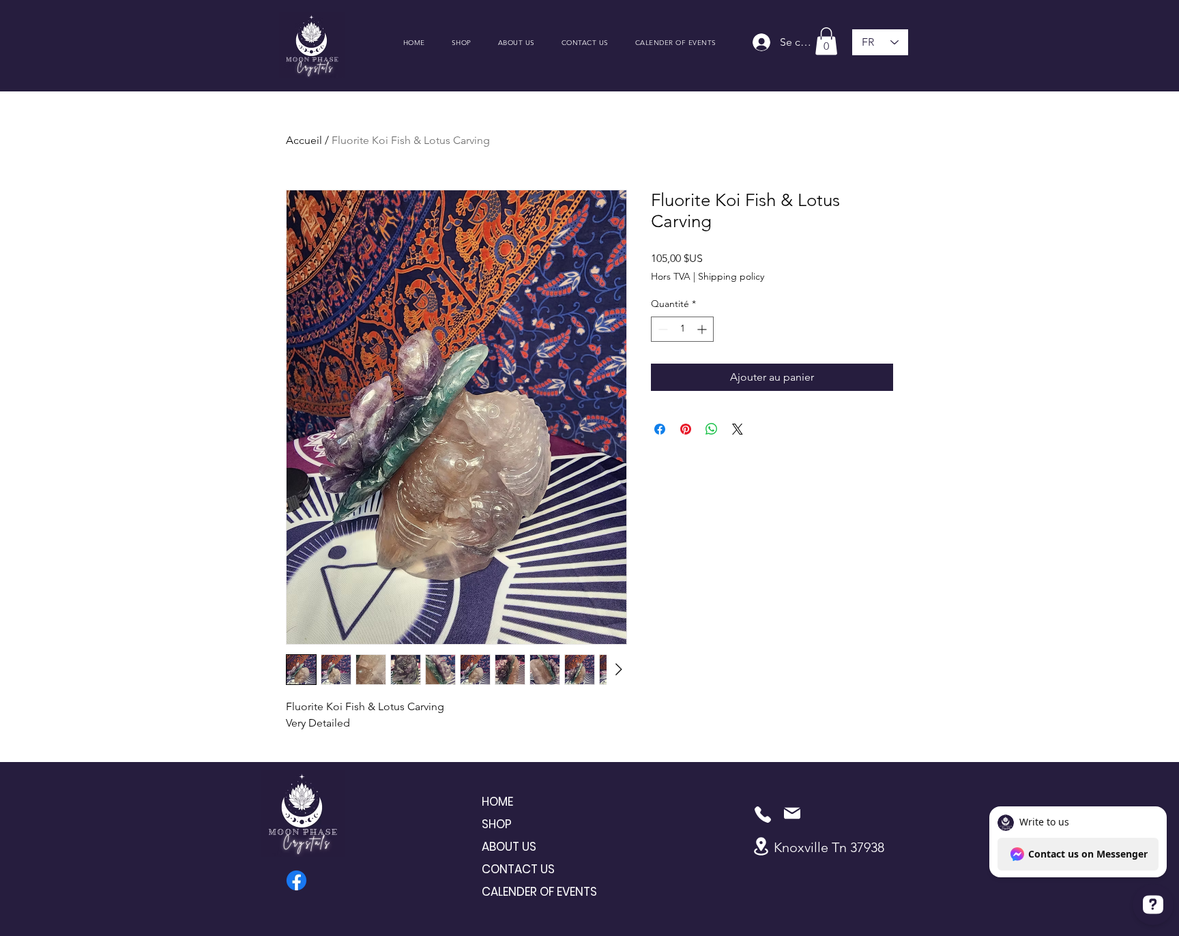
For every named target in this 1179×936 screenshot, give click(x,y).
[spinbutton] (682, 329)
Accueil (304, 140)
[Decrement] (661, 329)
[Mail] (792, 813)
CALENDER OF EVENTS (530, 891)
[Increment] (703, 329)
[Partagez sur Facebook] (660, 429)
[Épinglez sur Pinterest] (686, 429)
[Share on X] (737, 429)
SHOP (497, 824)
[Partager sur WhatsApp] (711, 429)
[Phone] (763, 814)
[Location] (761, 846)
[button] (826, 41)
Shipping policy (731, 276)
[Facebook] (296, 880)
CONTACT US (518, 869)
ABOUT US (509, 846)
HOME (497, 801)
